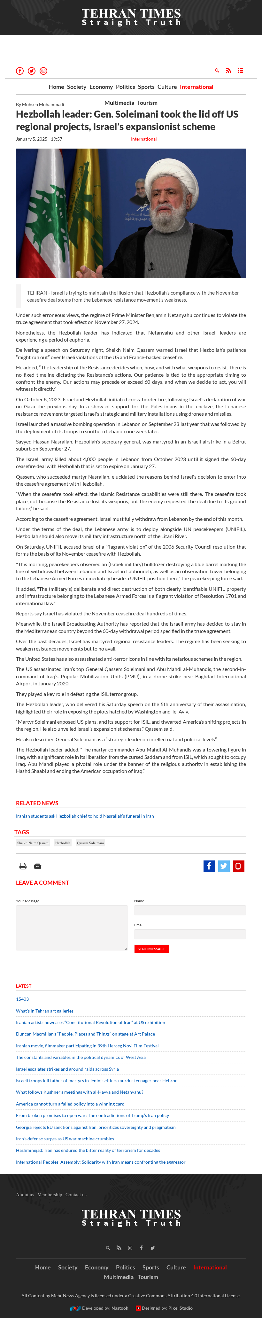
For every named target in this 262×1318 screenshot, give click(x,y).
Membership (49, 1194)
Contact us (76, 1194)
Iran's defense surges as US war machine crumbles (65, 1138)
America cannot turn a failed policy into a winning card (70, 1103)
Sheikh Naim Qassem (33, 843)
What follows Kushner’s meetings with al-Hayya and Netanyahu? (79, 1092)
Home (56, 86)
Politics (125, 86)
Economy (101, 86)
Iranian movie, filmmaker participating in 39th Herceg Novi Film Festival (87, 1045)
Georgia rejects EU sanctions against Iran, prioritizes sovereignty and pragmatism (96, 1127)
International (196, 86)
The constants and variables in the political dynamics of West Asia (81, 1057)
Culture (167, 86)
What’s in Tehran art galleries (44, 1011)
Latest (23, 986)
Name (139, 900)
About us (25, 1194)
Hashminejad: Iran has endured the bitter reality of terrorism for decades (88, 1150)
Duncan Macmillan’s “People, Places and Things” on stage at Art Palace (85, 1034)
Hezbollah (62, 843)
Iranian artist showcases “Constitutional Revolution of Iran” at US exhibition (90, 1022)
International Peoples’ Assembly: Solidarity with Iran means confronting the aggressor (101, 1162)
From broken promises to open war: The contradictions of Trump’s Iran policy (92, 1115)
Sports (146, 86)
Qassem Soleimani (90, 843)
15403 (22, 999)
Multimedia (119, 102)
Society (77, 86)
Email (138, 924)
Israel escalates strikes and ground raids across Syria (67, 1069)
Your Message (27, 900)
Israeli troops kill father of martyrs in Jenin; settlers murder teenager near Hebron (97, 1080)
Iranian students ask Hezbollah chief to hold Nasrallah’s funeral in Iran (85, 816)
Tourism (147, 102)
